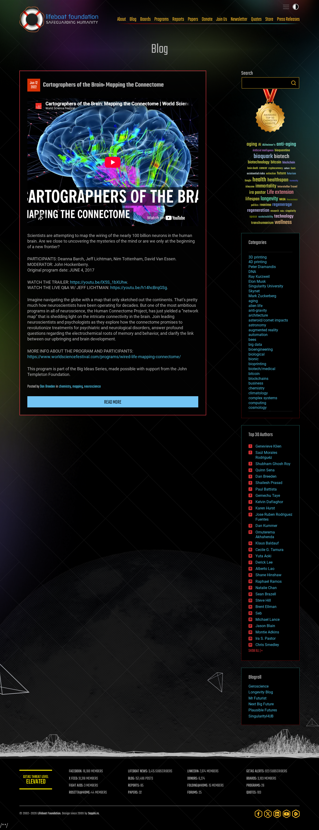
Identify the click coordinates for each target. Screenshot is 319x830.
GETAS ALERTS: (255, 771)
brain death (252, 168)
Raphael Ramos (268, 581)
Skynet (254, 291)
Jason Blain (265, 626)
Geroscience (258, 686)
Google (248, 180)
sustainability (265, 217)
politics (255, 205)
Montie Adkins (267, 632)
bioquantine (282, 150)
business (255, 383)
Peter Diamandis (262, 267)
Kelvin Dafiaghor (269, 502)
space (253, 217)
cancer (263, 168)
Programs (161, 19)
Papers (193, 19)
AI (259, 145)
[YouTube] (286, 814)
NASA (282, 199)
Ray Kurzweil (259, 276)
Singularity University (265, 286)
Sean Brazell (265, 594)
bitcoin (276, 162)
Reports (178, 19)
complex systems (262, 398)
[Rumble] (296, 814)
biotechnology (258, 162)
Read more (112, 402)
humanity (294, 181)
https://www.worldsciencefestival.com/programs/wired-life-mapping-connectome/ (104, 356)
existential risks (256, 174)
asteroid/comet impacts (268, 320)
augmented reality (263, 330)
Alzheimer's (268, 145)
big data (255, 344)
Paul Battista (266, 489)
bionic (253, 359)
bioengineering (260, 349)
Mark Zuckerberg (262, 296)
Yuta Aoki (263, 556)
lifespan (252, 199)
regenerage (282, 204)
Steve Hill (263, 600)
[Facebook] (258, 814)
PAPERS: (133, 793)
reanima (265, 205)
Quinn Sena (265, 470)
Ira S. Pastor (265, 638)
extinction (271, 173)
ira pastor (257, 192)
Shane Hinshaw (268, 575)
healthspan (277, 180)
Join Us (221, 19)
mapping (77, 387)
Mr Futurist (257, 698)
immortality (265, 186)
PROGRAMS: (253, 786)
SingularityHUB (260, 716)
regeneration (258, 210)
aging (252, 144)
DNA (252, 271)
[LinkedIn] (277, 814)
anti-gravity (257, 310)
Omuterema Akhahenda (265, 534)
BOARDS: (251, 779)
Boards (145, 19)
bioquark (263, 156)
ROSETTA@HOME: (79, 793)
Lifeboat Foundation (49, 813)
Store (269, 19)
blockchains (258, 378)
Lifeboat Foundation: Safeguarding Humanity (59, 19)
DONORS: (192, 779)
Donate (207, 19)
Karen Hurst (265, 508)
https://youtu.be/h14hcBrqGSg (138, 287)
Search (293, 82)
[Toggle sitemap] (286, 7)
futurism (291, 174)
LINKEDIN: (193, 771)
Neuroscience (292, 200)
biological (256, 354)
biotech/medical (261, 369)
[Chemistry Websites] (270, 111)
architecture (258, 315)
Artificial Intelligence (263, 150)
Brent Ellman (265, 606)
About (121, 19)
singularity (290, 211)
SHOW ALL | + (255, 651)
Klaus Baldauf (267, 543)
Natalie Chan (266, 588)
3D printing (257, 257)
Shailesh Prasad (268, 482)
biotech (281, 156)
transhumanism (262, 223)
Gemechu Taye (267, 495)
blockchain (288, 163)
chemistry (65, 387)
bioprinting (257, 364)
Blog (133, 19)
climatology (258, 393)
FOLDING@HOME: (197, 786)
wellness (283, 222)
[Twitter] (268, 814)
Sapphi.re (93, 813)
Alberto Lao (264, 568)
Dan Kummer (266, 525)
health (259, 180)
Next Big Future (261, 704)
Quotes (256, 19)
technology (284, 216)
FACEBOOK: (75, 771)
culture (287, 168)
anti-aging (286, 144)
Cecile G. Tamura (269, 549)
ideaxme (249, 187)
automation (258, 334)
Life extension (280, 192)
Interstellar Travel (287, 187)
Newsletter (239, 19)
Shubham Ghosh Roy (273, 464)
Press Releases (288, 19)
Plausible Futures (262, 710)
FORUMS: (192, 793)
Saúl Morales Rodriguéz (266, 455)
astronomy (257, 325)
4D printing (257, 262)
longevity (269, 199)
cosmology (257, 407)
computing (257, 403)
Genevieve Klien (268, 446)
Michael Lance (267, 619)
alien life (255, 306)
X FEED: (73, 779)
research (274, 211)
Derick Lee (264, 562)
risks (282, 211)
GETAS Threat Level (35, 780)
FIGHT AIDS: (76, 786)
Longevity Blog (260, 692)
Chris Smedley (267, 645)
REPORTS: (134, 786)
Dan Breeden (47, 387)
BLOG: (131, 779)
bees (252, 339)
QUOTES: (251, 793)
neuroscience (92, 387)
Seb (258, 613)
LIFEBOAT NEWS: (138, 771)
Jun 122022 (34, 85)
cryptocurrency (275, 168)
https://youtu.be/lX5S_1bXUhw (98, 282)
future (281, 173)
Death (293, 168)
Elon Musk (257, 281)
